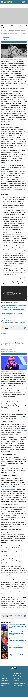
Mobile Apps (4, 676)
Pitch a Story (4, 678)
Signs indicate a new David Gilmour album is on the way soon (12, 314)
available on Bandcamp (7, 173)
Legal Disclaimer (5, 683)
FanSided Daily (17, 676)
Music (6, 333)
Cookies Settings (17, 685)
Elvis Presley (4, 187)
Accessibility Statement (19, 683)
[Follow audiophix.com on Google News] (25, 328)
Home (2, 333)
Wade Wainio (6, 37)
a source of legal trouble (14, 280)
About (2, 671)
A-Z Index (3, 685)
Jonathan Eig (6, 351)
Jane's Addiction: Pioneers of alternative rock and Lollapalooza (13, 310)
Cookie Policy (16, 680)
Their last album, (8, 489)
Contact (3, 673)
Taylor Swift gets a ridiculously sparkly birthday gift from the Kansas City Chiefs (13, 321)
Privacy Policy (16, 678)
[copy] (9, 39)
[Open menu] (2, 2)
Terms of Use (4, 680)
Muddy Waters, (7, 201)
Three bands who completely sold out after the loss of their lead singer (14, 306)
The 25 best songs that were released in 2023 (13, 317)
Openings (15, 671)
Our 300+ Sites (17, 673)
